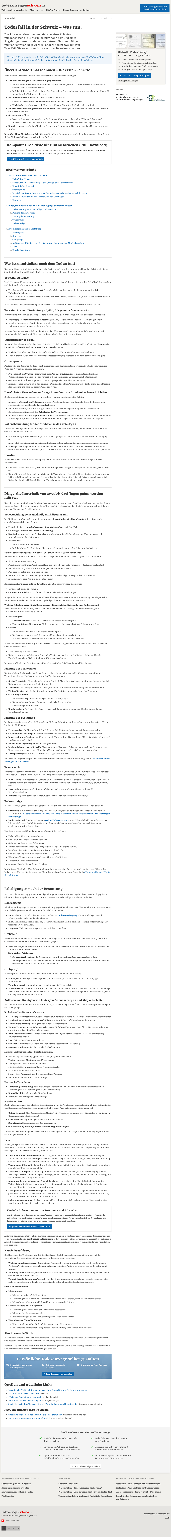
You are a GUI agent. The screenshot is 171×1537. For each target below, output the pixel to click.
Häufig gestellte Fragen (128, 80)
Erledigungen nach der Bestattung (24, 228)
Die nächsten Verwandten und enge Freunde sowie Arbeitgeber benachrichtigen (49, 193)
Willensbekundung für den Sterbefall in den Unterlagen (38, 196)
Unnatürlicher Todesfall (23, 186)
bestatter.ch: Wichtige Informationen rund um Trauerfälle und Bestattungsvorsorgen (47, 1390)
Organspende (18, 189)
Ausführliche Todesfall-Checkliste (23, 1393)
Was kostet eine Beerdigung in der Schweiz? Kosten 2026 (85, 1491)
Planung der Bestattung (23, 216)
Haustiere (17, 200)
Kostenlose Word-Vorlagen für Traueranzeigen (138, 1483)
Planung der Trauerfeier (23, 212)
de (4, 1528)
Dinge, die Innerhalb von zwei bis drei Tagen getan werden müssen (40, 205)
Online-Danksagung (67, 915)
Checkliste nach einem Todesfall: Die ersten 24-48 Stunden (35, 1414)
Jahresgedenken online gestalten (17, 1491)
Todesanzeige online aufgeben (16, 1483)
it (13, 1528)
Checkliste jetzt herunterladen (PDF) (26, 159)
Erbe (14, 246)
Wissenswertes (36, 10)
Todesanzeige (18, 223)
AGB (167, 1517)
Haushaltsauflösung (21, 250)
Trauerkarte (18, 219)
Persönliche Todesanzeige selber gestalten (58, 1359)
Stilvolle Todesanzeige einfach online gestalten (134, 53)
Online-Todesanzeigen (56, 820)
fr (9, 1528)
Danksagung (18, 232)
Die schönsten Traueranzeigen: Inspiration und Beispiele (136, 1497)
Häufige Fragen (53, 10)
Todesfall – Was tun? (68, 1483)
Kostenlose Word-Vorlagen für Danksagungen (137, 1487)
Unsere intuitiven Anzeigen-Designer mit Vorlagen (20, 1478)
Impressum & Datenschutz (156, 1513)
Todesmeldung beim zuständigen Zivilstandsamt (34, 209)
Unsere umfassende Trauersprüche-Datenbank (138, 1491)
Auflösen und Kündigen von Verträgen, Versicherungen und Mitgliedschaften (48, 243)
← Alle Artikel (9, 18)
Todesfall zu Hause (21, 179)
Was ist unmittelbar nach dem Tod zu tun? (28, 175)
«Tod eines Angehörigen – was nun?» (25, 1397)
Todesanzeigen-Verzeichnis (14, 10)
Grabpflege (17, 239)
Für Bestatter (8, 1496)
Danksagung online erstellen (15, 1487)
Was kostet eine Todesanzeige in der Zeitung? (80, 1487)
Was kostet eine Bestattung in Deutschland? (28, 1418)
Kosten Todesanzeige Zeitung (76, 10)
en (18, 1528)
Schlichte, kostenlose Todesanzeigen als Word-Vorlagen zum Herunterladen (43, 1404)
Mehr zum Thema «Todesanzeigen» (24, 1400)
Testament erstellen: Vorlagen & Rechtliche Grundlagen (85, 1496)
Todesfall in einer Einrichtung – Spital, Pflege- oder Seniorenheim (42, 182)
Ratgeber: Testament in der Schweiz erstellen (29, 1226)
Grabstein (17, 236)
